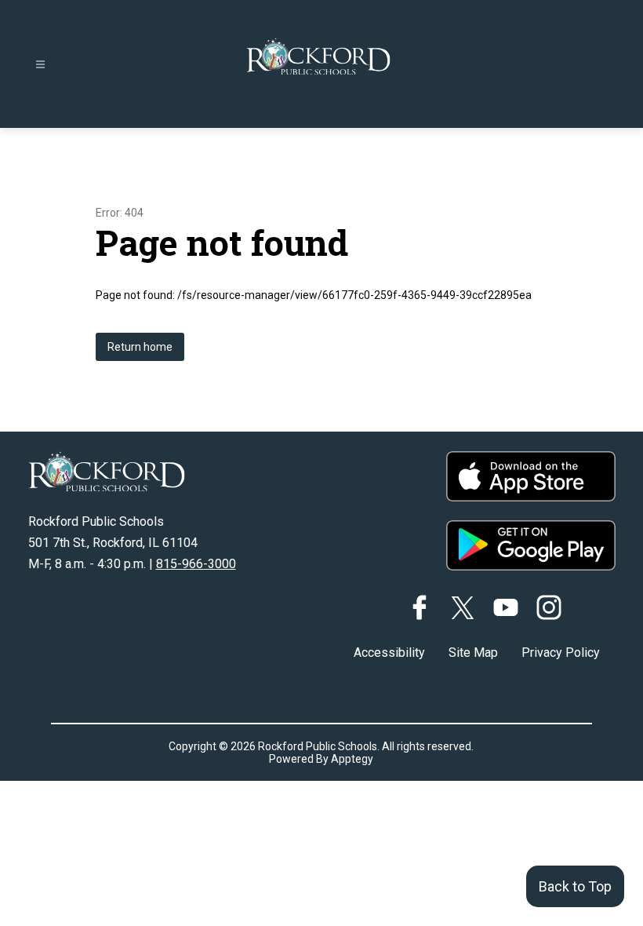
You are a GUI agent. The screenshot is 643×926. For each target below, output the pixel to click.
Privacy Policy (560, 652)
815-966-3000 (196, 563)
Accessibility (389, 652)
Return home (140, 347)
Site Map (473, 652)
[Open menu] (40, 65)
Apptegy (352, 759)
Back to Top (575, 886)
